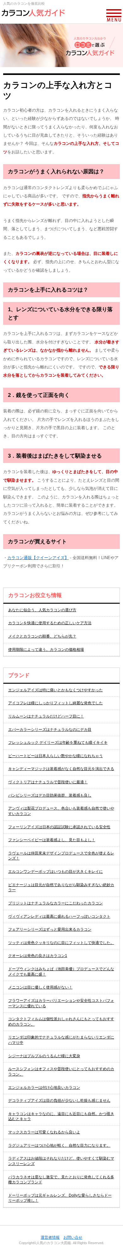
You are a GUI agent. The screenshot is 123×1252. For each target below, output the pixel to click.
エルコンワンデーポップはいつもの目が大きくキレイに (55, 871)
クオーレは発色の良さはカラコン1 (37, 955)
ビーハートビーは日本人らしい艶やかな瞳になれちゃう (55, 756)
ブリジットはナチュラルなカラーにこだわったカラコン (55, 903)
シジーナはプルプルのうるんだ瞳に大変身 (44, 1056)
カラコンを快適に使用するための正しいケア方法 (49, 623)
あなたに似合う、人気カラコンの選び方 (42, 610)
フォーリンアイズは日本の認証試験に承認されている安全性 (59, 827)
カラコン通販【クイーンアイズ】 (38, 557)
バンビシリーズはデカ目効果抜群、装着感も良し (49, 795)
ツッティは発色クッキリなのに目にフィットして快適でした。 (61, 943)
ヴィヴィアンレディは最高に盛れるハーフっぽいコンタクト (59, 916)
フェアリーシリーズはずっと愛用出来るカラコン (49, 929)
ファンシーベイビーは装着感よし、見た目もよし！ (51, 840)
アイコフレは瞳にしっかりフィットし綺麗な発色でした (55, 703)
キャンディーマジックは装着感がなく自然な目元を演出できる (61, 769)
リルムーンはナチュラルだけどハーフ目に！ (46, 716)
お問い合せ (72, 1237)
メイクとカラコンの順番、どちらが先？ (42, 636)
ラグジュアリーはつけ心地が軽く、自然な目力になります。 (59, 1145)
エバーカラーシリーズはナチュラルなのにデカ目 (49, 729)
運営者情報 (50, 1237)
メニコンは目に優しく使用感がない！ (40, 987)
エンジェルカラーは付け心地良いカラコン (44, 1087)
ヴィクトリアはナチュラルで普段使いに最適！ (48, 782)
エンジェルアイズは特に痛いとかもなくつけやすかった (55, 690)
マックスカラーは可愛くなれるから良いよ (44, 1132)
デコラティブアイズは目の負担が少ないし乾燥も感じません (59, 1100)
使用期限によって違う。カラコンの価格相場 (46, 649)
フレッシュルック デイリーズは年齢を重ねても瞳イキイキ (58, 742)
